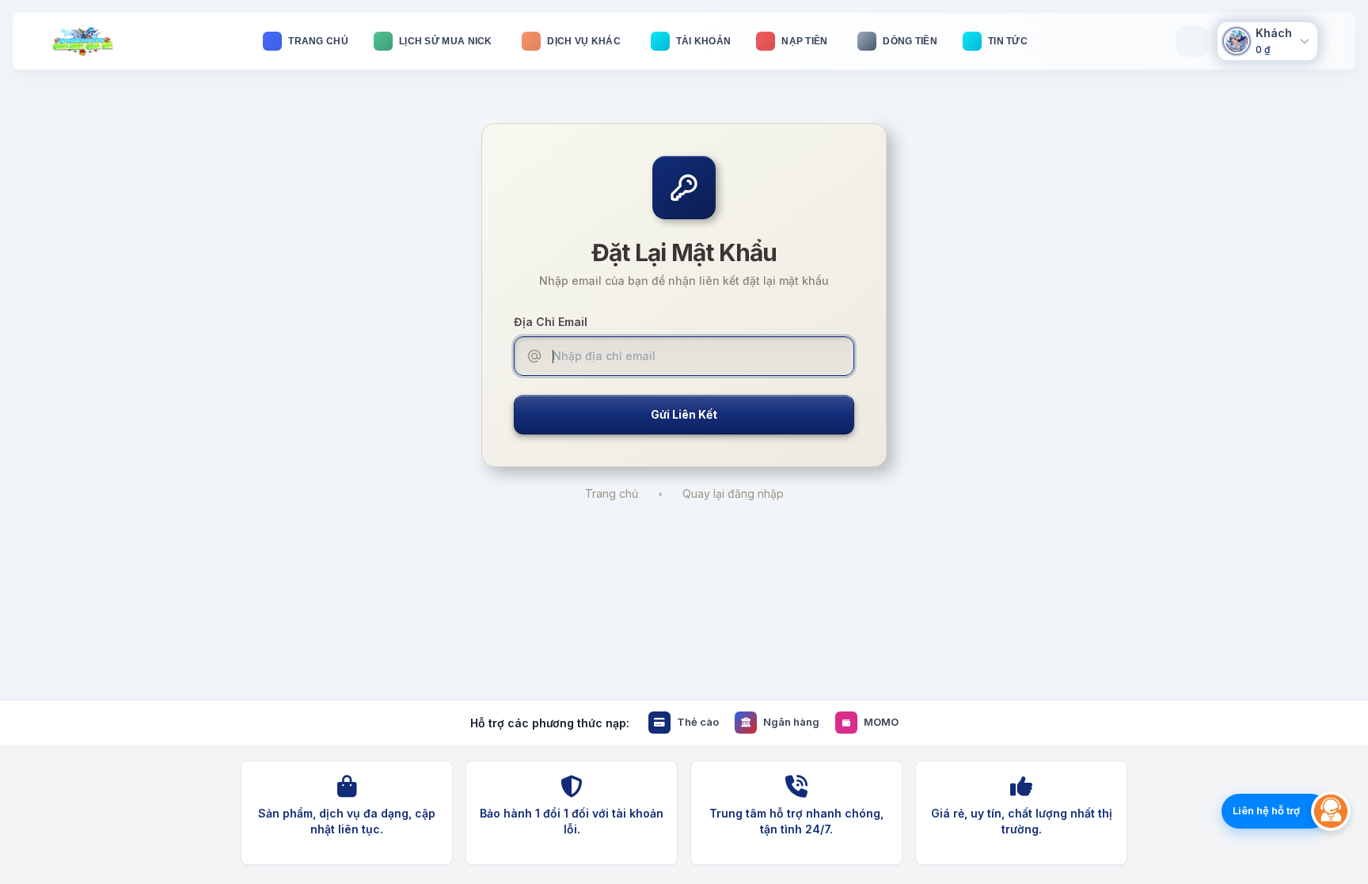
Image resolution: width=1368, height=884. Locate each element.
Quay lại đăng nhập (733, 493)
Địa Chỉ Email (550, 321)
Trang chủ (611, 493)
